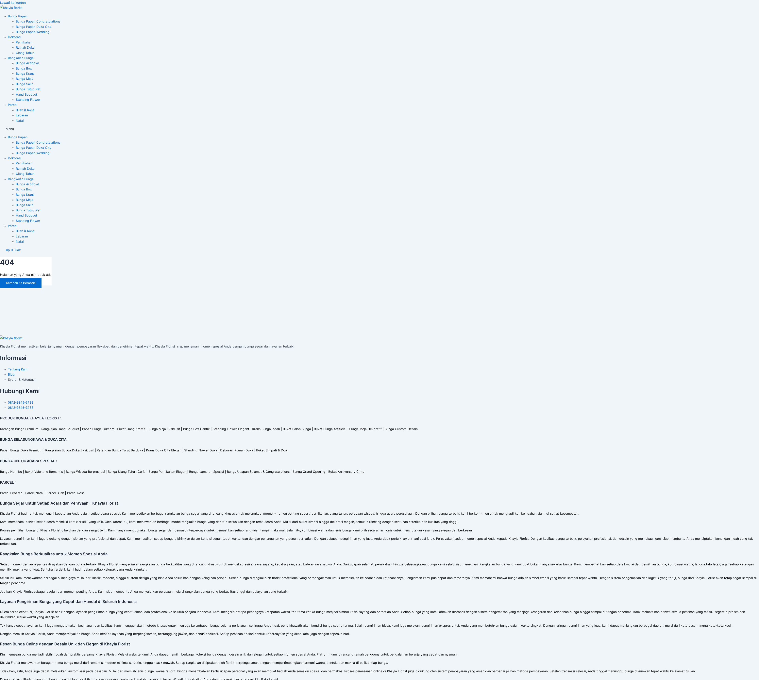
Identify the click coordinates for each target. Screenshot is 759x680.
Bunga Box (24, 68)
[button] (379, 128)
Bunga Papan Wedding (32, 32)
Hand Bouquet (26, 94)
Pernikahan (24, 42)
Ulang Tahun (25, 53)
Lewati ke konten (13, 3)
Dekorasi (14, 37)
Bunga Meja (24, 79)
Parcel (12, 105)
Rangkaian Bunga (21, 58)
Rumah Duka (25, 47)
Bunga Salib (24, 84)
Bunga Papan (17, 16)
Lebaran (22, 115)
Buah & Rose (25, 110)
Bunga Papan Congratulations (38, 21)
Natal (20, 120)
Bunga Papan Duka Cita (33, 27)
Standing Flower (28, 100)
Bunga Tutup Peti (28, 89)
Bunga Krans (25, 73)
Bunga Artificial (27, 63)
